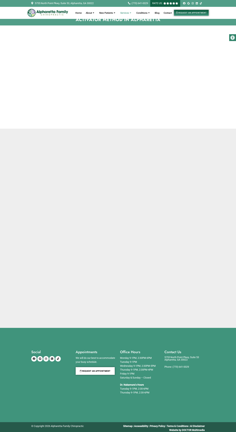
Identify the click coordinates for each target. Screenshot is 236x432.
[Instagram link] (193, 3)
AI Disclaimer (197, 426)
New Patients (106, 12)
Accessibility (141, 426)
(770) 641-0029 (140, 3)
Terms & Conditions (178, 426)
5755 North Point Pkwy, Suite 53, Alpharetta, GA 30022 (64, 3)
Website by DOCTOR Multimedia (187, 430)
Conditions (142, 12)
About (89, 12)
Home (78, 12)
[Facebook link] (184, 3)
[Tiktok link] (201, 3)
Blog (157, 12)
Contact (168, 12)
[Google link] (189, 3)
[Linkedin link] (197, 3)
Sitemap (127, 426)
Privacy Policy (158, 426)
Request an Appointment (192, 13)
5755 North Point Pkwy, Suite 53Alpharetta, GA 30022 (181, 358)
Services (124, 12)
